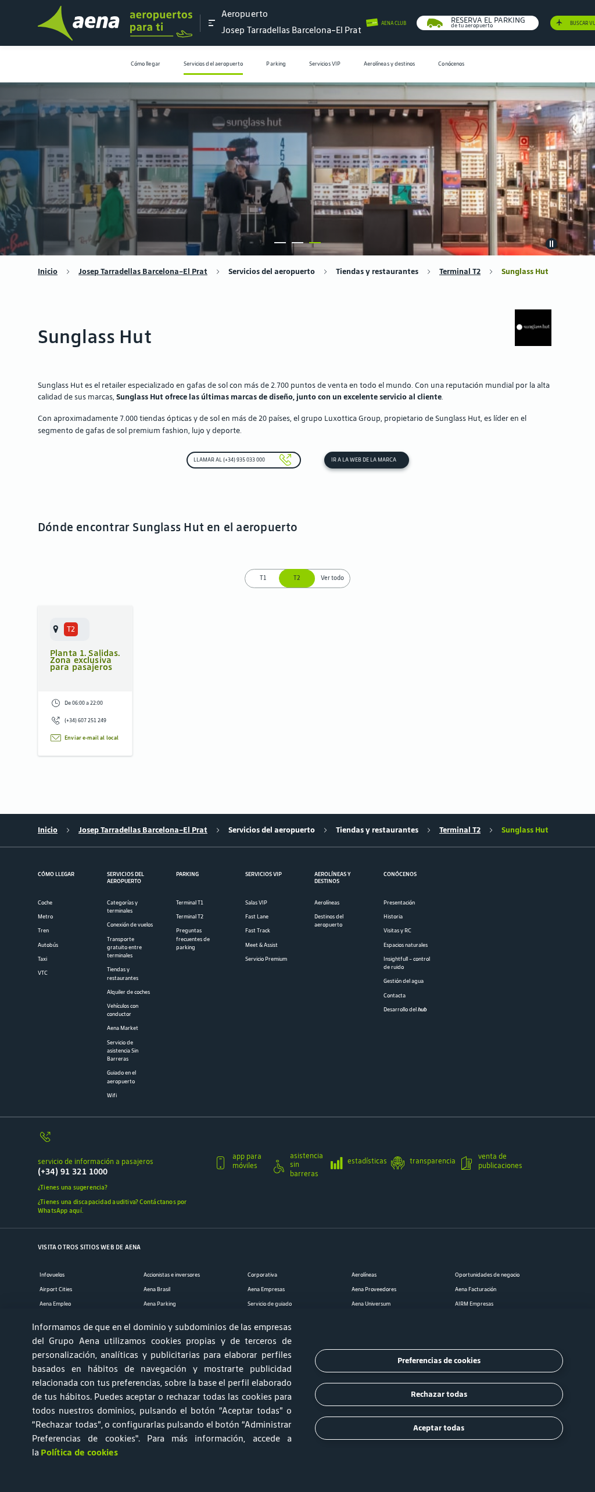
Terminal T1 (189, 902)
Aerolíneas (326, 902)
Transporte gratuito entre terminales (124, 947)
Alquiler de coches (128, 992)
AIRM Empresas (474, 1303)
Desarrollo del (405, 1009)
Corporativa (262, 1274)
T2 (298, 578)
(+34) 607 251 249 (85, 720)
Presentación (399, 902)
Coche (45, 902)
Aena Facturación (475, 1289)
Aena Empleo (55, 1303)
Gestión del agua (403, 981)
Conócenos (451, 63)
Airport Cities (56, 1289)
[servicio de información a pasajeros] (122, 1141)
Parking (276, 63)
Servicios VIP (324, 63)
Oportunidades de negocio (487, 1274)
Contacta (394, 995)
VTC (43, 973)
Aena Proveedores (374, 1289)
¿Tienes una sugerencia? (72, 1187)
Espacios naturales (405, 945)
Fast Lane (256, 916)
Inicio (48, 271)
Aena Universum (371, 1303)
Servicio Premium (266, 959)
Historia (393, 916)
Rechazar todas (439, 1394)
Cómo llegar (145, 63)
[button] (212, 23)
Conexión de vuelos (130, 924)
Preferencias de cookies (439, 1360)
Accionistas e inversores (172, 1274)
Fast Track (257, 930)
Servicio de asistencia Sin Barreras (122, 1050)
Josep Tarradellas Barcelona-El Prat (142, 271)
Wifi (112, 1095)
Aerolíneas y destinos (389, 63)
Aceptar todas (438, 1428)
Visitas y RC (397, 930)
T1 (263, 578)
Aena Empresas (266, 1289)
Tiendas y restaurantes (377, 271)
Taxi (42, 959)
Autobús (48, 945)
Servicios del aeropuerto (213, 63)
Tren (43, 930)
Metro (45, 916)
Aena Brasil (157, 1289)
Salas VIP (256, 902)
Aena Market (122, 1028)
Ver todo (332, 578)
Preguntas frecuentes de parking (193, 938)
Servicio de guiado (270, 1303)
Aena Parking (160, 1303)
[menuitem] (145, 64)
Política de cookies (79, 1452)
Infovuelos (52, 1274)
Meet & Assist (261, 945)
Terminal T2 (460, 271)
